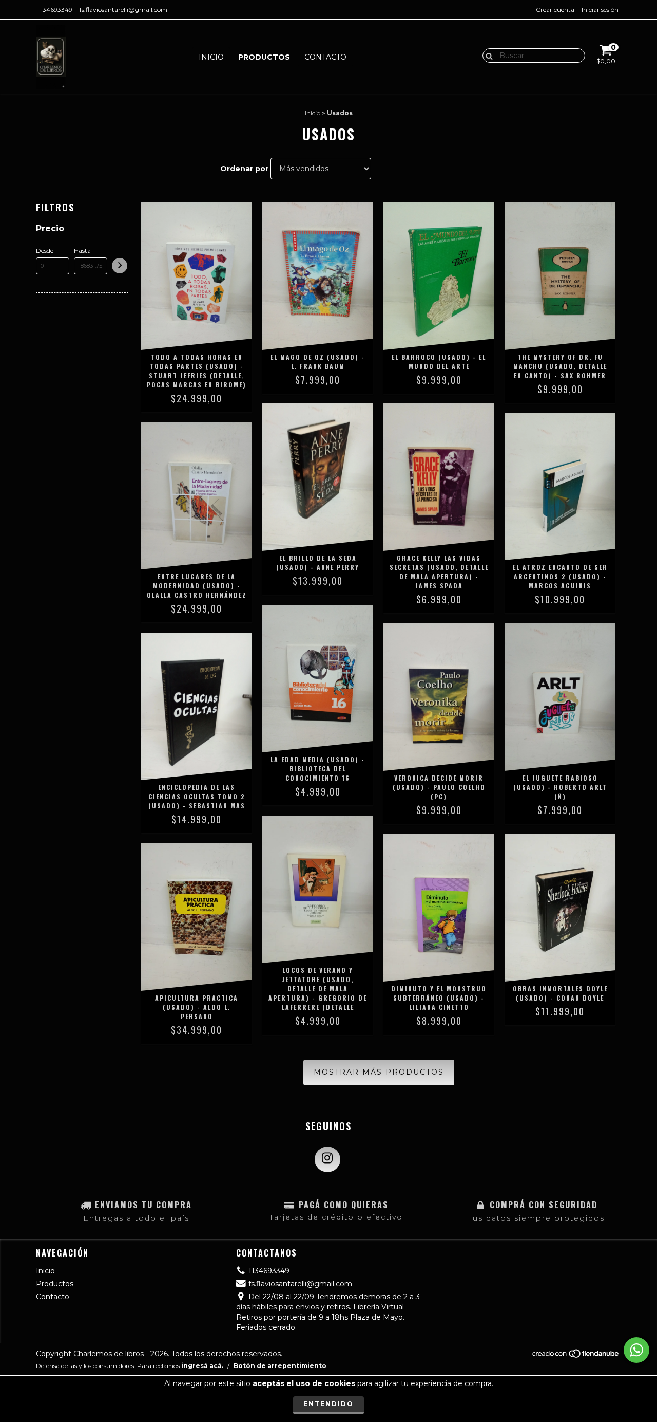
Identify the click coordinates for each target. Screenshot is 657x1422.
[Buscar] (486, 55)
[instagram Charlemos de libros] (327, 1159)
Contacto (325, 57)
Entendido (328, 1404)
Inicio (211, 57)
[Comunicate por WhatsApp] (636, 1350)
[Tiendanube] (576, 1356)
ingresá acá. (202, 1366)
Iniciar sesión (600, 9)
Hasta (82, 250)
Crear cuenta (555, 9)
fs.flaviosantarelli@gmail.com (123, 9)
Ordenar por (244, 168)
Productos (264, 57)
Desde (44, 250)
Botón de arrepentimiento (280, 1366)
